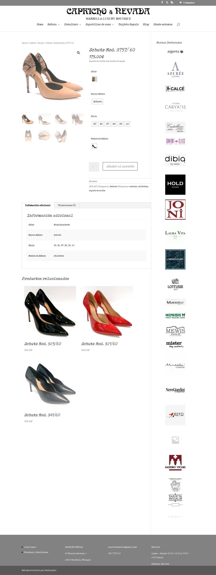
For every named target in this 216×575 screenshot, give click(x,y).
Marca (41, 43)
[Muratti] (175, 374)
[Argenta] (175, 55)
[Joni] (175, 219)
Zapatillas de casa (98, 24)
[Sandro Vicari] (175, 469)
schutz (133, 186)
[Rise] (175, 449)
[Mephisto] (175, 320)
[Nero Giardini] (175, 399)
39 (69, 245)
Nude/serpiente (62, 224)
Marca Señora (98, 94)
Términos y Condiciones (36, 552)
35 (55, 245)
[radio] (94, 79)
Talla (94, 116)
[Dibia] (175, 169)
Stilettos (59, 256)
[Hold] (175, 194)
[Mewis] (175, 335)
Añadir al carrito (120, 166)
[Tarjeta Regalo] (175, 506)
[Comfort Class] (175, 144)
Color (94, 71)
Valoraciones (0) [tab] (67, 205)
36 (58, 245)
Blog (146, 24)
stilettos (143, 186)
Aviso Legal (30, 547)
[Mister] (175, 347)
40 (73, 245)
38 (65, 245)
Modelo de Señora (99, 138)
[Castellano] (175, 132)
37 (62, 245)
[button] (78, 53)
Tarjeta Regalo (128, 24)
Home (40, 24)
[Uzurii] (175, 521)
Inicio (25, 43)
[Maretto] (175, 305)
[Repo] (175, 424)
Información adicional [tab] (37, 205)
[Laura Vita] (175, 244)
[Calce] (175, 91)
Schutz (49, 43)
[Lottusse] (175, 293)
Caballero (71, 24)
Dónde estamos (162, 24)
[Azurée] (175, 80)
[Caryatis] (175, 116)
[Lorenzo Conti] (175, 268)
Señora (51, 24)
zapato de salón (97, 190)
